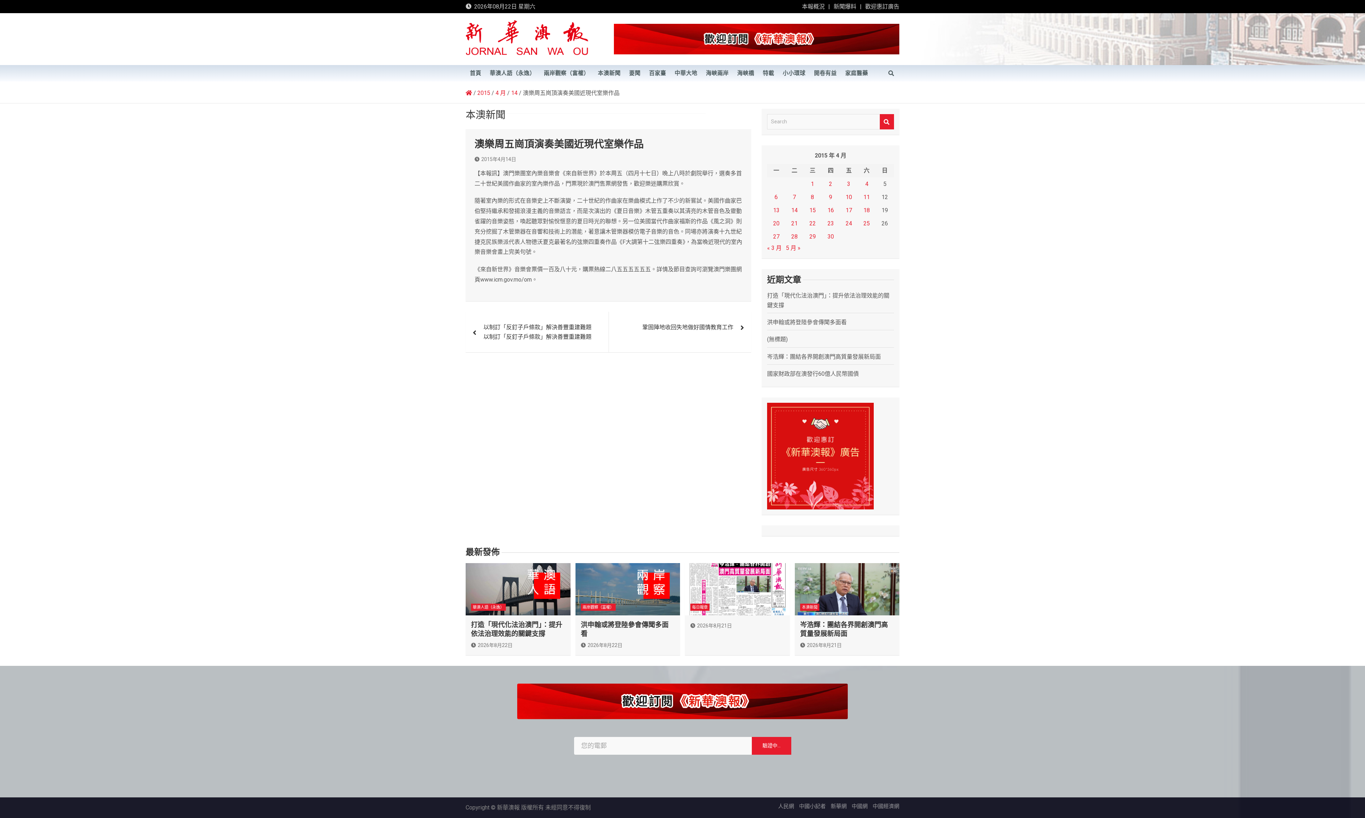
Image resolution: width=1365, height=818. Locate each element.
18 (866, 210)
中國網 (860, 806)
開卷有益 (825, 73)
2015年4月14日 (498, 159)
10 (849, 197)
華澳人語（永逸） (512, 73)
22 (812, 223)
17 (849, 210)
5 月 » (793, 248)
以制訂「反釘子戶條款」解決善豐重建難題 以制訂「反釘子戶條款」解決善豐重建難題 (537, 332)
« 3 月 (774, 248)
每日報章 (700, 607)
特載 (768, 73)
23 (831, 223)
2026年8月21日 (714, 626)
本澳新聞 (609, 73)
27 (776, 236)
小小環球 (794, 73)
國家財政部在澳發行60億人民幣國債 (813, 373)
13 (776, 210)
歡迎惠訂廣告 (882, 6)
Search (887, 121)
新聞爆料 (845, 6)
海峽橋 (745, 73)
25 (866, 223)
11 (866, 197)
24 (849, 223)
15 (812, 210)
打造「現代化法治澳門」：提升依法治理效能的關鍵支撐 (516, 629)
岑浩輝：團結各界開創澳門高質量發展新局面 (824, 356)
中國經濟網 (886, 806)
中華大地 (686, 73)
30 (831, 236)
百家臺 (657, 73)
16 (831, 210)
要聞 (635, 73)
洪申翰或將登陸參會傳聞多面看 (807, 322)
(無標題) (777, 339)
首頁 (475, 73)
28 (794, 236)
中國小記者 (812, 806)
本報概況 (813, 6)
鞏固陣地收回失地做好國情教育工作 (687, 327)
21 (794, 223)
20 (776, 223)
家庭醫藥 (856, 73)
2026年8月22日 (495, 645)
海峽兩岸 (717, 73)
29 (812, 236)
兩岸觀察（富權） (566, 73)
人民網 (786, 806)
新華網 (839, 806)
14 (794, 210)
